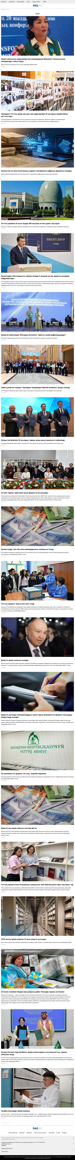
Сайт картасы (4, 1151)
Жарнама (21, 1132)
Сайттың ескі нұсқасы (40, 1132)
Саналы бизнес (36, 1)
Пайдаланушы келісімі (6, 1148)
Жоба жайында (13, 1132)
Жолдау (64, 1132)
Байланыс (29, 1132)
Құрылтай (3, 1)
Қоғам (58, 1132)
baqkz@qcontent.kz (6, 1144)
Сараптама (11, 1)
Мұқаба (3, 9)
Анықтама (51, 1132)
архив (7, 9)
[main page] (37, 6)
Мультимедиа (20, 1)
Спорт (28, 1)
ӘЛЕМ (44, 1)
